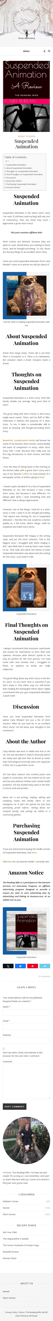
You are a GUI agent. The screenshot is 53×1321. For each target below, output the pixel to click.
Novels (6, 1207)
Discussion (11, 177)
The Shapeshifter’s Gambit (16, 1238)
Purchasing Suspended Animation (21, 184)
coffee (25, 473)
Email (6, 1020)
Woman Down (9, 1258)
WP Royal (33, 1316)
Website (7, 1035)
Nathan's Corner (11, 1201)
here (34, 852)
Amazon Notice (13, 187)
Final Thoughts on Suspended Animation (24, 174)
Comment (7, 1061)
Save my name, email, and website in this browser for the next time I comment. (23, 1054)
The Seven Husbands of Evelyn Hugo (21, 1245)
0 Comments (44, 976)
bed (42, 477)
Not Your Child (10, 1232)
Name (6, 1006)
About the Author (14, 181)
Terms (21, 1312)
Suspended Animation (16, 165)
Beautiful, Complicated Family (19, 440)
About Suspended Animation (19, 168)
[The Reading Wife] (26, 21)
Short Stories (26, 136)
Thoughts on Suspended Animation (22, 171)
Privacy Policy (11, 1312)
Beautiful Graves (11, 1251)
